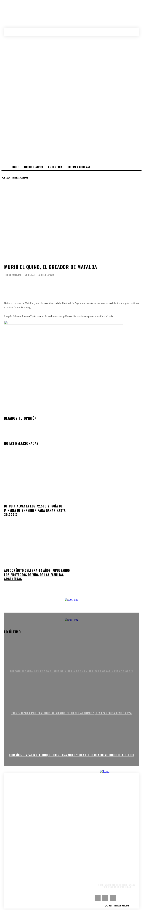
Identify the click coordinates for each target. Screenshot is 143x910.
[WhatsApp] (34, 285)
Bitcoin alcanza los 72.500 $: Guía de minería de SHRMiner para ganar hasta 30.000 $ (35, 510)
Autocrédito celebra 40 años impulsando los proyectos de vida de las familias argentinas (37, 574)
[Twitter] (22, 285)
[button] (132, 32)
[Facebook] (9, 285)
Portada (5, 177)
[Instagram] (105, 898)
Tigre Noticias (13, 275)
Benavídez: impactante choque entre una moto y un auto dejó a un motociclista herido (71, 755)
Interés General (20, 177)
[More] (49, 286)
